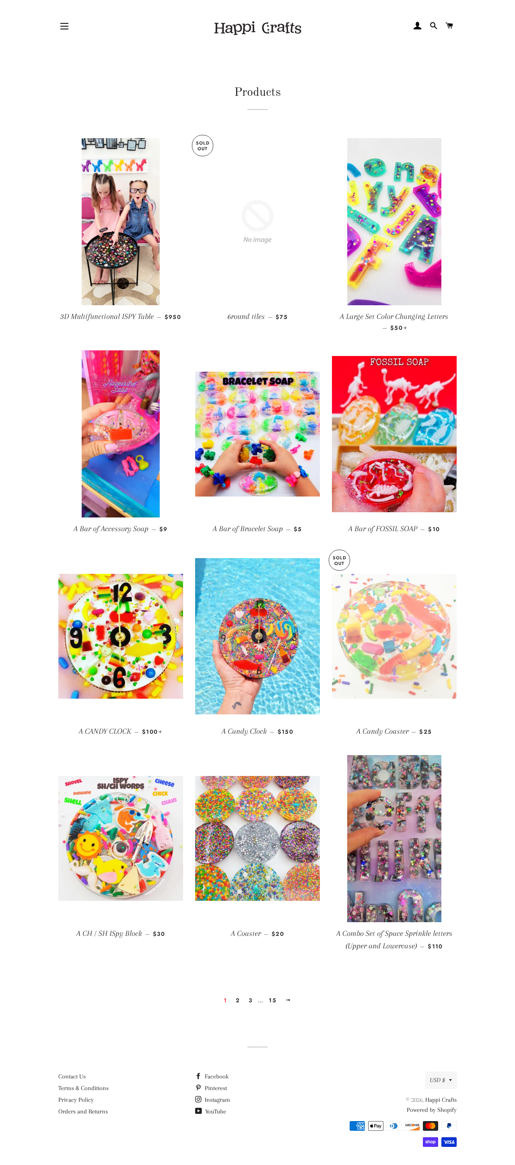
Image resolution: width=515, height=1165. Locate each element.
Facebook (216, 1076)
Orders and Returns (83, 1111)
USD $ (437, 1080)
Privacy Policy (76, 1099)
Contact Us (72, 1076)
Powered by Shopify (432, 1109)
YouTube (215, 1111)
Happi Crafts (441, 1099)
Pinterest (215, 1088)
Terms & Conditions (83, 1088)
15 (272, 1000)
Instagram (216, 1099)
